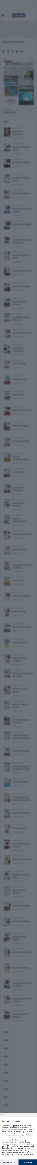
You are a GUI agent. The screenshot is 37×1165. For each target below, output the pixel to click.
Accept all (28, 1162)
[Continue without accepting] (2, 1115)
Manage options (9, 1162)
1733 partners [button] (14, 1126)
